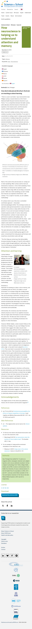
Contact (3, 9)
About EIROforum (6, 533)
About (12, 16)
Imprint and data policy (7, 535)
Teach (2, 16)
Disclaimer (4, 543)
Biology (8, 59)
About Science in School (7, 531)
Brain (9, 61)
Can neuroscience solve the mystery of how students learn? (16, 438)
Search (16, 9)
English (5, 69)
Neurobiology (14, 61)
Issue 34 (19, 25)
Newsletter (10, 9)
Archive (3, 547)
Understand (28, 13)
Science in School (5, 25)
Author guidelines (5, 19)
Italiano (5, 73)
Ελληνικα (5, 71)
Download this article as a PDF (9, 495)
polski (4, 76)
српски (5, 78)
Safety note (4, 541)
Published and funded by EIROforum (9, 622)
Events (7, 16)
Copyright (3, 539)
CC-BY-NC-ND (5, 488)
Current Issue (9, 13)
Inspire (21, 13)
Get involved (18, 16)
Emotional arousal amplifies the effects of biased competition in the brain (16, 412)
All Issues (16, 13)
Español (5, 80)
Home (2, 13)
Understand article (26, 28)
